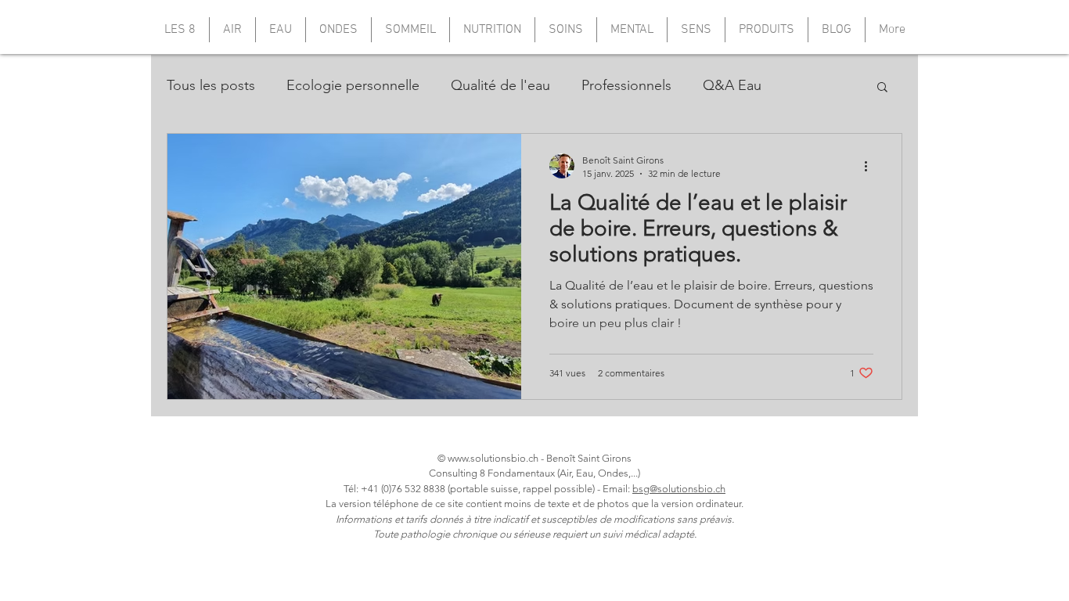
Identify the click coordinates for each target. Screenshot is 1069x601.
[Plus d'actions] (871, 166)
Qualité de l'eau (500, 85)
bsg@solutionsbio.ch (678, 489)
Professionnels (626, 85)
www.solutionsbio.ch (493, 458)
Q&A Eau (732, 85)
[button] (882, 88)
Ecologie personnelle (352, 85)
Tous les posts (211, 85)
